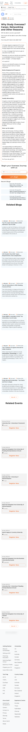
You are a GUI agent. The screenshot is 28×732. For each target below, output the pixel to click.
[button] (8, 650)
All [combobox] (6, 14)
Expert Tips (11, 7)
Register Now (14, 428)
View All (13, 397)
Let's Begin (14, 177)
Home (4, 7)
